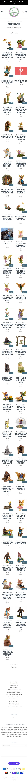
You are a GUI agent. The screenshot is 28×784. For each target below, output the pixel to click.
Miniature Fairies (14, 683)
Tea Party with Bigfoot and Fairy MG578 (7, 542)
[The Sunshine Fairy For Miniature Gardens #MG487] (7, 287)
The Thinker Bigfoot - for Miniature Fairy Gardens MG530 (7, 379)
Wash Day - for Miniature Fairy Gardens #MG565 (21, 408)
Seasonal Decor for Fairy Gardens (14, 706)
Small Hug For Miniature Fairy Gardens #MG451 (7, 164)
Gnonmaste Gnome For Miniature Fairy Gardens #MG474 (20, 569)
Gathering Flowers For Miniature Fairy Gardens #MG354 (21, 326)
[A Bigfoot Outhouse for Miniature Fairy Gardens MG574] (21, 450)
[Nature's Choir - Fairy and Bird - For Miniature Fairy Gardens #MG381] (7, 584)
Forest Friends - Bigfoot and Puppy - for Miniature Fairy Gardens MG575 (7, 489)
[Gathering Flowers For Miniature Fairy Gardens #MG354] (21, 314)
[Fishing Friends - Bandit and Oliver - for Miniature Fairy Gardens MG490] (21, 98)
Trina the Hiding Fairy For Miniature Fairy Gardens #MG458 (20, 55)
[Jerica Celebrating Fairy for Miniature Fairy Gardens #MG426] (7, 314)
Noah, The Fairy (7, 243)
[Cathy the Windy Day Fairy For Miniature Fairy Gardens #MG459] (7, 44)
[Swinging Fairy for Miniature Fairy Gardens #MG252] (7, 423)
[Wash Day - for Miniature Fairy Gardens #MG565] (21, 396)
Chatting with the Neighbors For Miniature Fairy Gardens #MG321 (7, 110)
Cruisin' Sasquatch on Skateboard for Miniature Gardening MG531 (20, 625)
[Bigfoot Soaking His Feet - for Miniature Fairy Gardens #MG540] (7, 341)
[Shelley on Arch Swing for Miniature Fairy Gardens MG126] (21, 341)
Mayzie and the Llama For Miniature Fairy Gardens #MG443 (20, 164)
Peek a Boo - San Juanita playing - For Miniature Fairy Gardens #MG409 (7, 191)
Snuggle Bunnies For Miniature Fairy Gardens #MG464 (7, 218)
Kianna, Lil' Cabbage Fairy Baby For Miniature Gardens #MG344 (21, 380)
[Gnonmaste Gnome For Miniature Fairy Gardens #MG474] (21, 557)
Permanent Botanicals (14, 701)
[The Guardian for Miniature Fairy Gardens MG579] (21, 477)
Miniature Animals (14, 685)
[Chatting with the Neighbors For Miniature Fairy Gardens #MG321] (7, 98)
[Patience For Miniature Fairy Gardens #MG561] (21, 532)
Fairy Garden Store (7, 52)
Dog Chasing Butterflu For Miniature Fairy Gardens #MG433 (20, 218)
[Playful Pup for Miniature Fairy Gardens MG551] (21, 180)
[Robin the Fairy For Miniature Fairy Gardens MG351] (21, 505)
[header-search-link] (23, 11)
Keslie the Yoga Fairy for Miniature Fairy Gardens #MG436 (21, 245)
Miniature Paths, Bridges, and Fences (14, 694)
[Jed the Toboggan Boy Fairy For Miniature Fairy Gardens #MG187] (21, 584)
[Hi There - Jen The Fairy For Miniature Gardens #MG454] (7, 71)
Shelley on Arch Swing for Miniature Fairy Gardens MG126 (20, 352)
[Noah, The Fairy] (7, 233)
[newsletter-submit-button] (25, 745)
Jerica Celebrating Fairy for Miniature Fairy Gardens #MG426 (7, 326)
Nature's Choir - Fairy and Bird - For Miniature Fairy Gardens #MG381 (7, 597)
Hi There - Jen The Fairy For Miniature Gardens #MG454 (7, 82)
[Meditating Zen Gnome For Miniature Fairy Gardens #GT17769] (7, 450)
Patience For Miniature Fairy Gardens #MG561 (20, 542)
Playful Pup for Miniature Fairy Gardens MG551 (21, 191)
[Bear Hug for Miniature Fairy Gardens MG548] (7, 126)
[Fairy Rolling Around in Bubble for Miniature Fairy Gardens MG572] (21, 423)
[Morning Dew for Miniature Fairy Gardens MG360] (7, 260)
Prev (12, 664)
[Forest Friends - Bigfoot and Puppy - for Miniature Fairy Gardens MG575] (7, 477)
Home (7, 21)
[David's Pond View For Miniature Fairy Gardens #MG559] (7, 505)
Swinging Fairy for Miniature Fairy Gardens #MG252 (7, 435)
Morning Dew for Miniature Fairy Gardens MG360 (7, 272)
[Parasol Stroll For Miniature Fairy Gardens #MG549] (21, 260)
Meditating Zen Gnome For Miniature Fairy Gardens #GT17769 (7, 461)
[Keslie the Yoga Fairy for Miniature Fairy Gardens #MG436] (21, 233)
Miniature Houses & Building (14, 689)
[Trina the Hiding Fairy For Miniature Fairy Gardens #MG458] (21, 44)
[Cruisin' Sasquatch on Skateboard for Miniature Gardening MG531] (21, 613)
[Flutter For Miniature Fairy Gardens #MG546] (21, 287)
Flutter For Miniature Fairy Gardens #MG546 (20, 298)
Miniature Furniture (14, 687)
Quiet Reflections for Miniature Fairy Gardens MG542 (7, 408)
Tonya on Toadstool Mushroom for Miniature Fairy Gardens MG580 (7, 625)
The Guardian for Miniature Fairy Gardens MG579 (20, 488)
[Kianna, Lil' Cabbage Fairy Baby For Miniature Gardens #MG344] (21, 368)
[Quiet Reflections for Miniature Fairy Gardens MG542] (7, 396)
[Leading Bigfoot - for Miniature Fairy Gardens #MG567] (7, 557)
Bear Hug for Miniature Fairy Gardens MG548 (7, 137)
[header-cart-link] (26, 11)
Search (14, 717)
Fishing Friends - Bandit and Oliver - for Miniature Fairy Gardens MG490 (21, 110)
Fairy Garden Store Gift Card (21, 81)
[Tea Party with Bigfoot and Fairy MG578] (7, 532)
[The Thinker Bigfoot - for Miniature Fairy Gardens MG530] (7, 368)
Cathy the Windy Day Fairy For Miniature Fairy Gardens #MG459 (7, 55)
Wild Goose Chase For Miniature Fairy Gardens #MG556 (20, 138)
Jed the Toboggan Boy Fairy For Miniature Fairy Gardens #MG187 (20, 596)
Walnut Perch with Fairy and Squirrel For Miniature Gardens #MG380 (7, 653)
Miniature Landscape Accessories (14, 692)
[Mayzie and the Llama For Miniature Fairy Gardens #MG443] (21, 153)
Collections (11, 21)
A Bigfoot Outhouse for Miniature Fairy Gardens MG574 (21, 461)
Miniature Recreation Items (14, 696)
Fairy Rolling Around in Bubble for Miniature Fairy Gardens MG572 (21, 435)
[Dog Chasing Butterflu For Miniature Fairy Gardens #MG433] (21, 207)
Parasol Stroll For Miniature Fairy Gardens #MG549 (21, 272)
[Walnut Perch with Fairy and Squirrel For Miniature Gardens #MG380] (7, 641)
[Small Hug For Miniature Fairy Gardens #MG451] (7, 153)
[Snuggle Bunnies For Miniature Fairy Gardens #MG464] (7, 207)
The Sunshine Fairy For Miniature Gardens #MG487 (7, 299)
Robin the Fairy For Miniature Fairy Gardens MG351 (21, 517)
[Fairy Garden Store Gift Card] (21, 71)
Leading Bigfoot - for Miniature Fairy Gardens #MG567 (7, 569)
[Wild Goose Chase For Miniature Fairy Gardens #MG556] (21, 126)
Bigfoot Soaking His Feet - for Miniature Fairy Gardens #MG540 (7, 352)
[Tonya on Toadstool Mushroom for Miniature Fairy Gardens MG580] (7, 613)
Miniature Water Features (14, 699)
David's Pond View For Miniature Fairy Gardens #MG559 (7, 517)
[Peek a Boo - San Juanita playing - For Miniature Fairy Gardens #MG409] (7, 180)
